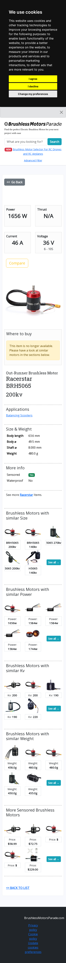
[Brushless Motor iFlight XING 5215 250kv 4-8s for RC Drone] (33, 633)
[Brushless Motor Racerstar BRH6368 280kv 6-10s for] (33, 828)
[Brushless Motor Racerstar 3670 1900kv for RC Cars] (33, 608)
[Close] (61, 112)
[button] (26, 495)
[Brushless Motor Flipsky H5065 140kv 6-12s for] (33, 557)
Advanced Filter (33, 160)
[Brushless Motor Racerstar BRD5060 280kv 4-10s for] (12, 752)
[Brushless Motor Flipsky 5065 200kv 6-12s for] (12, 557)
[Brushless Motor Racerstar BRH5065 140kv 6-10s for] (33, 532)
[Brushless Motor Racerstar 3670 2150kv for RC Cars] (53, 608)
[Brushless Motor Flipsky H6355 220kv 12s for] (33, 706)
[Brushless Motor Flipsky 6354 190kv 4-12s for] (53, 684)
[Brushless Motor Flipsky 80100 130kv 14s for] (33, 854)
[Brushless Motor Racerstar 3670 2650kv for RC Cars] (12, 633)
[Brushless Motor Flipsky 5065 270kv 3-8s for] (53, 532)
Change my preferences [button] (33, 93)
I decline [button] (33, 86)
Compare (17, 263)
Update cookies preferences (33, 947)
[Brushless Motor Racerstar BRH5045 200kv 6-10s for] (12, 684)
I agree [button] (33, 78)
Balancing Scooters (19, 415)
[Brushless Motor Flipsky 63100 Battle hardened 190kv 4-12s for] (12, 706)
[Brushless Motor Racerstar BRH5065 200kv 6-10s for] (12, 532)
